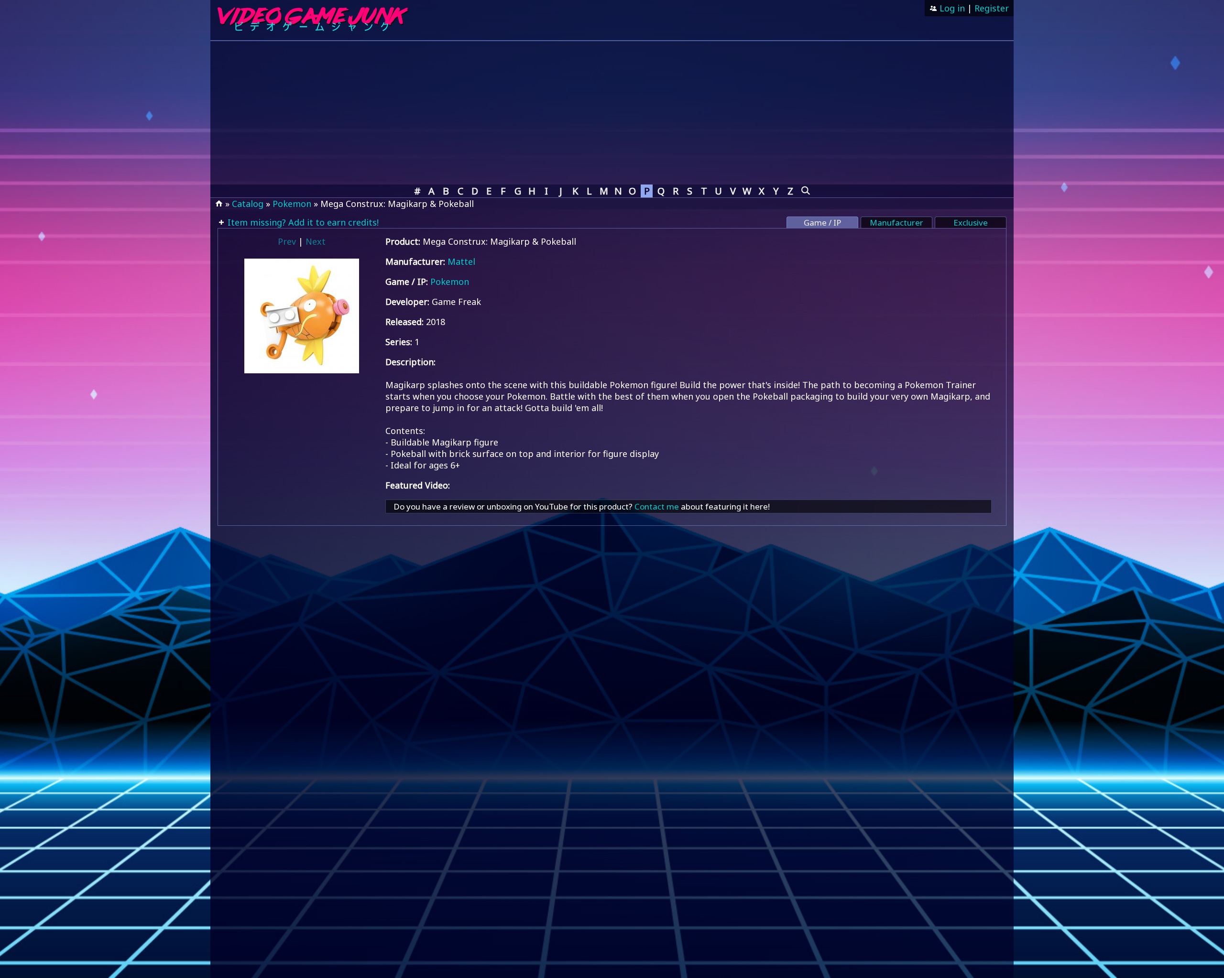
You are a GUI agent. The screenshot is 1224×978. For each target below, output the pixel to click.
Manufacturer (896, 222)
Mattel (461, 261)
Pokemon (292, 203)
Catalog (247, 203)
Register (991, 8)
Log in (951, 8)
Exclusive (970, 222)
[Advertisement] (612, 113)
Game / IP (822, 222)
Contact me (656, 506)
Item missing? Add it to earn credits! (302, 222)
